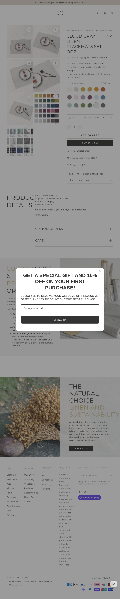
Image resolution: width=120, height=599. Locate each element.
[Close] (100, 271)
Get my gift (60, 319)
